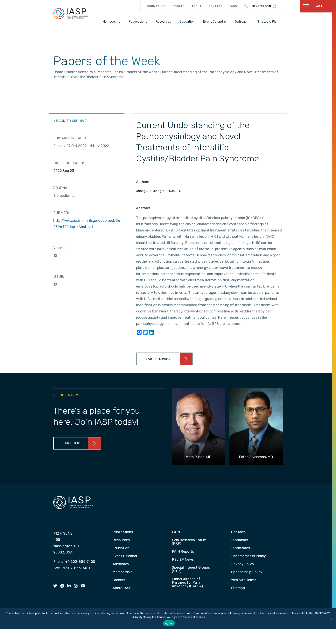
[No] (331, 619)
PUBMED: (61, 213)
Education (121, 548)
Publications (123, 532)
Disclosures (240, 548)
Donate (179, 6)
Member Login (261, 6)
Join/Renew (156, 6)
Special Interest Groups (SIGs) (191, 569)
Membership (123, 572)
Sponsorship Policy (246, 572)
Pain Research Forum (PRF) (189, 542)
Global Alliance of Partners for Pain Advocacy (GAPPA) (187, 582)
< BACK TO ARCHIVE (70, 121)
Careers (119, 580)
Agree (169, 623)
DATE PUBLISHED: (68, 163)
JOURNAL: (61, 188)
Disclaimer (239, 540)
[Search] (246, 6)
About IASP (122, 588)
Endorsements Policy (248, 556)
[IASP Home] (70, 13)
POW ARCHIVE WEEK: (70, 138)
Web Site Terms (243, 580)
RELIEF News (183, 560)
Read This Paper (158, 359)
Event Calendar (125, 556)
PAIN (176, 532)
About (197, 6)
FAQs (233, 6)
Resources (121, 540)
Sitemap (238, 588)
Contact (215, 6)
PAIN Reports (183, 552)
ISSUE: (58, 276)
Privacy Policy (242, 564)
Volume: (59, 248)
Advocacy (121, 564)
